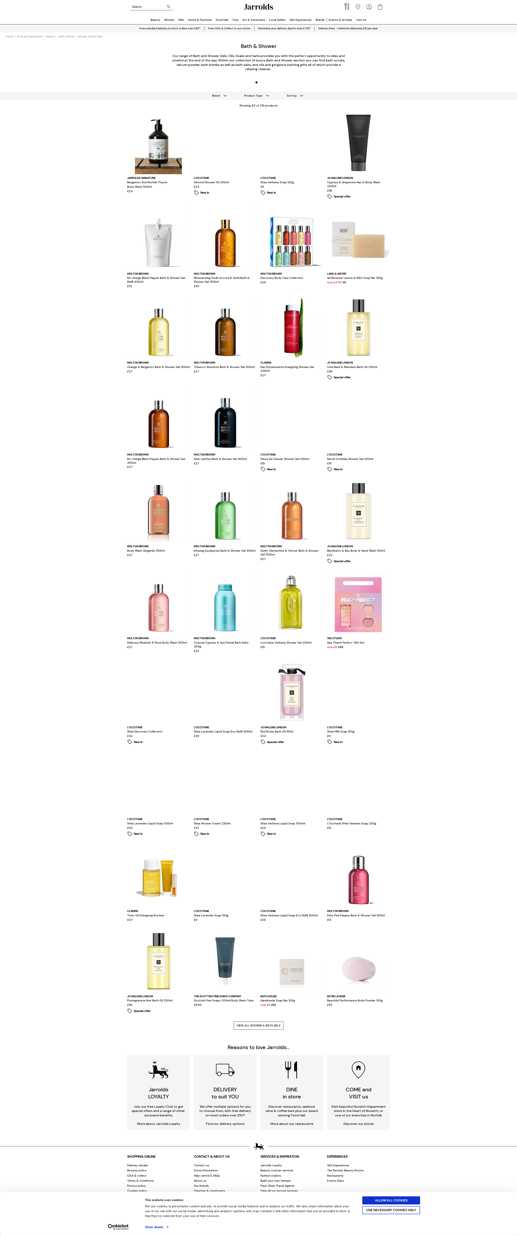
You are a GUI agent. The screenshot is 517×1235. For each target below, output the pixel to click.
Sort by (292, 95)
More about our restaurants (291, 1124)
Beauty (155, 20)
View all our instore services (279, 1191)
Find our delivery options (225, 1124)
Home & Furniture (200, 20)
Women (169, 20)
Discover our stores (359, 1124)
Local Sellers (277, 20)
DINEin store (292, 1093)
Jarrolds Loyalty (271, 1165)
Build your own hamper (276, 1180)
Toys (235, 20)
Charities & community (209, 1191)
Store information (206, 1170)
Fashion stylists (271, 1175)
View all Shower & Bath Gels (259, 1025)
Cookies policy (137, 1191)
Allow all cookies (391, 1200)
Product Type (253, 95)
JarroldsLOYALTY (158, 1093)
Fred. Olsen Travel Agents (278, 1186)
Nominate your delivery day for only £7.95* (284, 28)
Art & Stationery (254, 20)
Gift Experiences (301, 20)
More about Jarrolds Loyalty (158, 1124)
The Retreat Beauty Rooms (345, 1170)
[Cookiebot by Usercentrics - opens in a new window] (118, 1227)
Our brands (201, 1186)
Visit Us (361, 20)
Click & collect (137, 1175)
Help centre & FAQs (207, 1175)
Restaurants (335, 1175)
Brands (320, 20)
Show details (154, 1227)
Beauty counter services (277, 1170)
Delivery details (137, 1165)
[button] (256, 82)
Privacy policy (136, 1186)
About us (200, 1180)
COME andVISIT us (358, 1093)
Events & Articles (340, 20)
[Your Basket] (380, 6)
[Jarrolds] (258, 6)
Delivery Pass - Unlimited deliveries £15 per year (348, 28)
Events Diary (335, 1180)
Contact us (201, 1165)
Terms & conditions (140, 1180)
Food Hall (222, 20)
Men (181, 20)
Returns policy (136, 1170)
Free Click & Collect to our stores (229, 28)
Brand (216, 95)
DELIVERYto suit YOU (225, 1093)
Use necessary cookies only (391, 1210)
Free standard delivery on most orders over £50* (169, 28)
